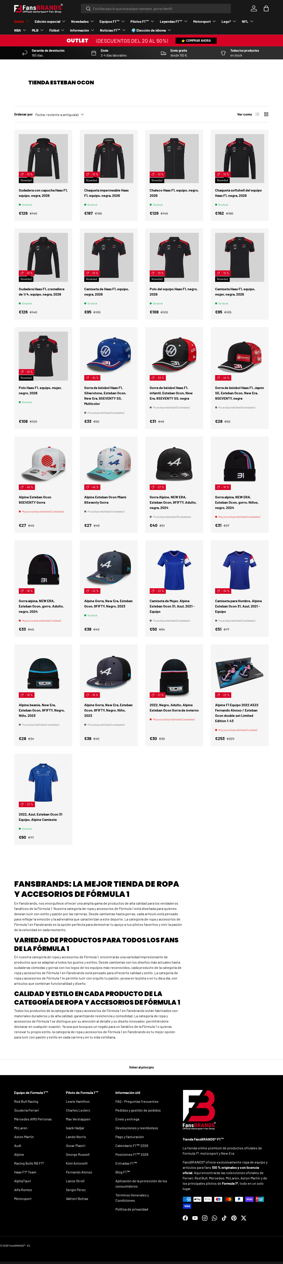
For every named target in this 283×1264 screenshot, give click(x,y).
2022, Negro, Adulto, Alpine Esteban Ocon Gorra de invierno (174, 707)
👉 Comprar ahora (196, 40)
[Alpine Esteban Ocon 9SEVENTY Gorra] (43, 465)
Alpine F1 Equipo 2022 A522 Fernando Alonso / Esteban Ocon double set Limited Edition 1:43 (236, 713)
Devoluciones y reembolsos (136, 1128)
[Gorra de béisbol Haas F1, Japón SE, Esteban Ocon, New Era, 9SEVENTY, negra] (239, 356)
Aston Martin (24, 1137)
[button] (266, 8)
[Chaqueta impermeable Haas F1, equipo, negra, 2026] (108, 158)
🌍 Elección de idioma (148, 30)
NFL (245, 21)
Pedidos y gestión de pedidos (138, 1110)
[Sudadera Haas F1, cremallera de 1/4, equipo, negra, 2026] (43, 257)
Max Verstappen (78, 1119)
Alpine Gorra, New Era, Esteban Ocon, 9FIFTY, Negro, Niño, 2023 (108, 710)
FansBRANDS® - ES (19, 1245)
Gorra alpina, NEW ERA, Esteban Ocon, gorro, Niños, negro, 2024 (236, 502)
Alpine (19, 1154)
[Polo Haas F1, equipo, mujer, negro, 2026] (43, 356)
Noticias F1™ (110, 30)
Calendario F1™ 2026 (131, 1145)
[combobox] (156, 8)
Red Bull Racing (26, 1101)
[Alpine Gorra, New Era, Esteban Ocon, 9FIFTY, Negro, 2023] (108, 569)
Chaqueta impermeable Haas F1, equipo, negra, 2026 (106, 192)
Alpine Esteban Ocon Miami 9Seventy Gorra (105, 499)
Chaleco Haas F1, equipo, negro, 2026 (174, 192)
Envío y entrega (127, 1119)
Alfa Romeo (23, 1190)
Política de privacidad (131, 1209)
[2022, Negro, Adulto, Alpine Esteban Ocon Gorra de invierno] (174, 673)
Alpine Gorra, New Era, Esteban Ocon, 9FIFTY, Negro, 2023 (108, 603)
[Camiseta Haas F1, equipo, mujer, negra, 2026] (239, 257)
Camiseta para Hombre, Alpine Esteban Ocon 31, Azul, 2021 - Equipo (238, 606)
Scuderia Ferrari (26, 1110)
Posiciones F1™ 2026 (131, 1154)
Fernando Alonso (79, 1172)
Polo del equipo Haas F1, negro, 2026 (174, 291)
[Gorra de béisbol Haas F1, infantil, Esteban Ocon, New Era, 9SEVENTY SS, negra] (174, 356)
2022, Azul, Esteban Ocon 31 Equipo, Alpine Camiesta (40, 817)
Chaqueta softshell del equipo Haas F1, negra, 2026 (238, 192)
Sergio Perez (76, 1190)
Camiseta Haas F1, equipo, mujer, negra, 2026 (235, 291)
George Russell (78, 1154)
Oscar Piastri (75, 1145)
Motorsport (202, 21)
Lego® (226, 21)
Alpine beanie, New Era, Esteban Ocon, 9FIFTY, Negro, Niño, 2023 (42, 710)
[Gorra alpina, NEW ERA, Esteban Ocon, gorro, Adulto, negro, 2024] (43, 569)
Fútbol (54, 30)
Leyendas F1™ (171, 21)
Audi (17, 1145)
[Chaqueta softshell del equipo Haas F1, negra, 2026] (239, 158)
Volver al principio (141, 1067)
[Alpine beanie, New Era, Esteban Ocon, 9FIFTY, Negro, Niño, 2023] (43, 673)
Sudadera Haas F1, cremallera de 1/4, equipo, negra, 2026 (41, 291)
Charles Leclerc (78, 1110)
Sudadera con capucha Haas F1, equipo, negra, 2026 (43, 192)
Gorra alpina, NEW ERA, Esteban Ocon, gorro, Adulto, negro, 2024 (41, 606)
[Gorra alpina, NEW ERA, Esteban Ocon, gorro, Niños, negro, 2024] (239, 465)
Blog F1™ (122, 1172)
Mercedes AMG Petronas (33, 1119)
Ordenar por (23, 114)
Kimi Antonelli (77, 1163)
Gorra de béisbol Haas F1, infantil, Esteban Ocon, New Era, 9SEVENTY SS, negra (171, 392)
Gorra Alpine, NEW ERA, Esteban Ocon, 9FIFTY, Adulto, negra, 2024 (173, 502)
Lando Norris (76, 1137)
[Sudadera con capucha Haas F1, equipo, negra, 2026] (43, 158)
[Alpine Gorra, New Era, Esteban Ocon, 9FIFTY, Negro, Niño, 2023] (108, 673)
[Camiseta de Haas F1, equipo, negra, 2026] (108, 257)
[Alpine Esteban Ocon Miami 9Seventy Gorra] (108, 465)
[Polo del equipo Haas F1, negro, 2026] (174, 257)
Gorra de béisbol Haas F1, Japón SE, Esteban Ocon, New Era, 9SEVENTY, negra (239, 392)
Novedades (80, 21)
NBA (17, 30)
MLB (35, 30)
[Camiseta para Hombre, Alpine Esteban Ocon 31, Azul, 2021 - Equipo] (239, 569)
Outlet (19, 21)
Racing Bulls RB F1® (29, 1163)
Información (79, 30)
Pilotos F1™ (139, 21)
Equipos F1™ (109, 21)
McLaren (20, 1128)
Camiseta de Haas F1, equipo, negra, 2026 (106, 291)
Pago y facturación (129, 1137)
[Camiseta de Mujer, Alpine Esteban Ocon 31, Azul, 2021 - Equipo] (174, 569)
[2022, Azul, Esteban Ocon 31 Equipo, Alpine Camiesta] (43, 782)
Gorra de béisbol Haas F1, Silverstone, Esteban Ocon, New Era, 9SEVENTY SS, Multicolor (105, 395)
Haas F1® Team (25, 1172)
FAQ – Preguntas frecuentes (137, 1101)
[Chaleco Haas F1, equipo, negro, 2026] (174, 158)
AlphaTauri (22, 1181)
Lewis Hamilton (78, 1101)
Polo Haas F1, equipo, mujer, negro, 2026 (40, 390)
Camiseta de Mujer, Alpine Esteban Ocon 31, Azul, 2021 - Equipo (172, 606)
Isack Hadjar (75, 1128)
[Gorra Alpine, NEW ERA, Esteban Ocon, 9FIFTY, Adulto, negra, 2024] (174, 465)
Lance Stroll (75, 1181)
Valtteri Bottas (77, 1198)
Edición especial (47, 21)
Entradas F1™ (126, 1163)
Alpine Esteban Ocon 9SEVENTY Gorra (35, 499)
